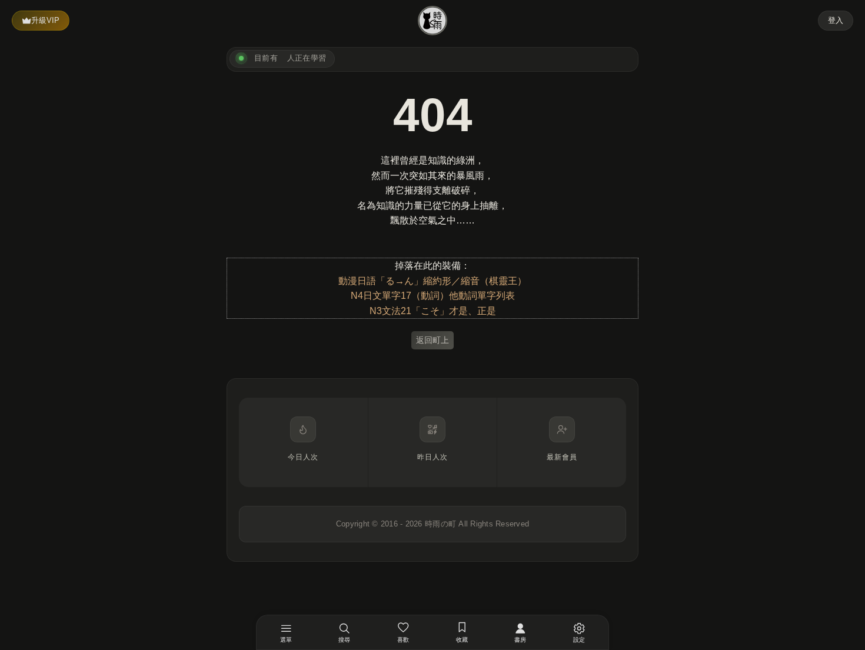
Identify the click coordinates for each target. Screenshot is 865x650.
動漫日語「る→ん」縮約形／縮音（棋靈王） (432, 281)
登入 (835, 20)
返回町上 (432, 340)
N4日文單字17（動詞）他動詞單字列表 (433, 296)
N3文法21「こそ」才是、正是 (433, 311)
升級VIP (45, 20)
